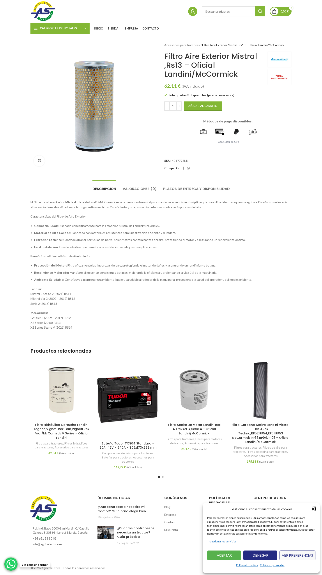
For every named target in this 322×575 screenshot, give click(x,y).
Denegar (260, 555)
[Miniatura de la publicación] (105, 535)
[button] (313, 509)
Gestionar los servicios (222, 541)
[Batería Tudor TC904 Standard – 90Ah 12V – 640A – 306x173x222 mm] (128, 399)
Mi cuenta (171, 529)
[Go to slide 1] (159, 477)
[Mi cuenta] (193, 11)
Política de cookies (247, 565)
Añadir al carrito (202, 106)
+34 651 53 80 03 (45, 538)
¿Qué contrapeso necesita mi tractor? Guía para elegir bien (121, 509)
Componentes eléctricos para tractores (127, 453)
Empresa (170, 514)
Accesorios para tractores (182, 45)
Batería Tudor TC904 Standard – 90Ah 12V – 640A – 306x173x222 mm (127, 445)
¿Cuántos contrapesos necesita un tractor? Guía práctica (135, 532)
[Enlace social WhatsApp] (188, 168)
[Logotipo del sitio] (43, 11)
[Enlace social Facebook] (183, 168)
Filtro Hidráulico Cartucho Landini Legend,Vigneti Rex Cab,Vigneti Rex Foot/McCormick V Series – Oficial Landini (61, 431)
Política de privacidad (272, 565)
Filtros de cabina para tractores (267, 451)
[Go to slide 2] (163, 477)
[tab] (104, 186)
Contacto (170, 522)
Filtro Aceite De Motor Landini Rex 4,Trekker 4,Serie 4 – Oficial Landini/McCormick (194, 429)
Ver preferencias (297, 555)
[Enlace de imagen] (43, 508)
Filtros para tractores (49, 443)
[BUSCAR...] (260, 11)
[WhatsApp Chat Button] (11, 564)
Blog (167, 507)
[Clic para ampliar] (39, 160)
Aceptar (224, 555)
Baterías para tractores (117, 457)
